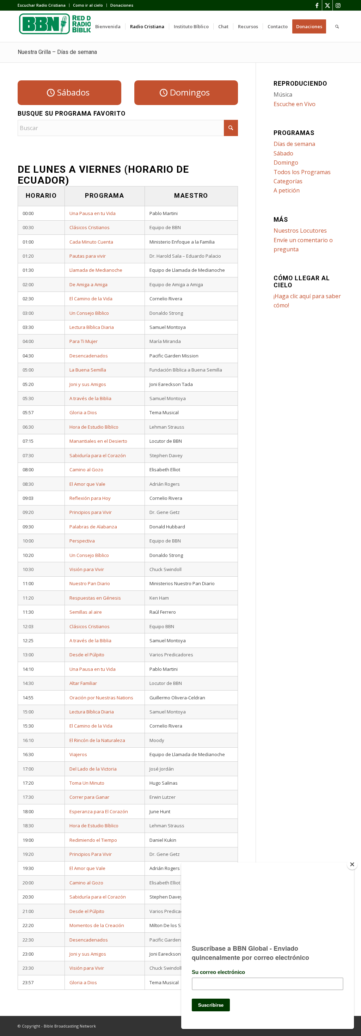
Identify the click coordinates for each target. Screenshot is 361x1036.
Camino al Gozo (86, 469)
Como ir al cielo (88, 5)
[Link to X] (327, 5)
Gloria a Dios (83, 412)
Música (283, 94)
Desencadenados (88, 356)
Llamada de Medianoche (95, 270)
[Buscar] (337, 26)
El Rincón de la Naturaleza (97, 740)
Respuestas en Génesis (95, 598)
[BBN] (70, 26)
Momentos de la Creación (96, 925)
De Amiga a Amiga (88, 284)
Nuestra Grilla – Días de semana (57, 52)
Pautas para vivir (87, 256)
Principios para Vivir (90, 512)
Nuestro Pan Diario (89, 583)
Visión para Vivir (86, 569)
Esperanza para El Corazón (98, 811)
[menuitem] (43, 5)
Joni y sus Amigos (87, 384)
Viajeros (78, 754)
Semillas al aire (85, 612)
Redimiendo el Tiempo (93, 840)
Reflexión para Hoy (90, 498)
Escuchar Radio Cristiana (42, 5)
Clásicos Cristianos (89, 227)
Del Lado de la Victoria (93, 769)
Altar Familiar (83, 683)
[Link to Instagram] (338, 5)
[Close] (352, 864)
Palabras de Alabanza (93, 526)
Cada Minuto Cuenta (91, 242)
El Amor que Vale (87, 484)
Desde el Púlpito (86, 654)
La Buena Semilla (87, 370)
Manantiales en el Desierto (98, 441)
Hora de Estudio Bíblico (93, 427)
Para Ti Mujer (83, 341)
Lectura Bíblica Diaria (91, 327)
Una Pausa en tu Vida (92, 213)
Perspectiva (82, 541)
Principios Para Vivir (90, 854)
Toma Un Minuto (86, 783)
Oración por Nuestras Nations (101, 697)
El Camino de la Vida (90, 298)
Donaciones (121, 5)
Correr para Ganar (89, 797)
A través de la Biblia (90, 398)
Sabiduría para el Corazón (97, 455)
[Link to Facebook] (317, 5)
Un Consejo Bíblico (89, 313)
